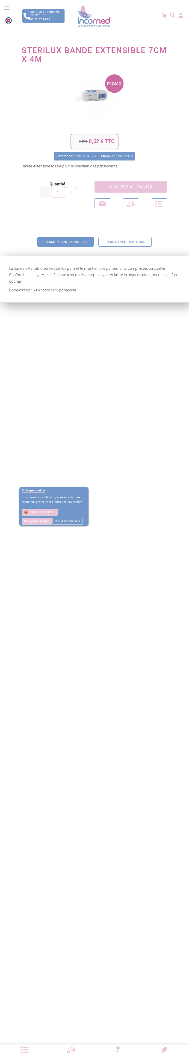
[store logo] (94, 16)
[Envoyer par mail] (102, 203)
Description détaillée (65, 242)
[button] (159, 203)
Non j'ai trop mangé (36, 521)
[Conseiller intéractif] (117, 1050)
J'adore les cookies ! (41, 512)
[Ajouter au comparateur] (131, 203)
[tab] (65, 242)
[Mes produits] (24, 1050)
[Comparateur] (71, 1050)
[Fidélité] (164, 1049)
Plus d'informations (67, 521)
